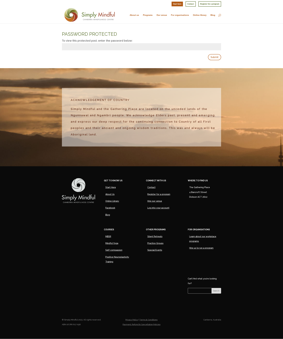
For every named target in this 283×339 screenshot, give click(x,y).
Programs (148, 15)
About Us (110, 194)
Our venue (162, 15)
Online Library (112, 201)
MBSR (108, 236)
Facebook (110, 208)
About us (134, 15)
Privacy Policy (131, 320)
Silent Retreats (154, 236)
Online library (200, 15)
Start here (177, 4)
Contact (190, 4)
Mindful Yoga (111, 243)
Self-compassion (113, 250)
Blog (212, 15)
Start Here (110, 187)
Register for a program (209, 4)
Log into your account (158, 208)
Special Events (154, 250)
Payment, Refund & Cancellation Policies (141, 324)
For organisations (180, 15)
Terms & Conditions (148, 320)
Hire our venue (154, 201)
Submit (214, 57)
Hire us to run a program (201, 248)
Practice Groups (155, 243)
